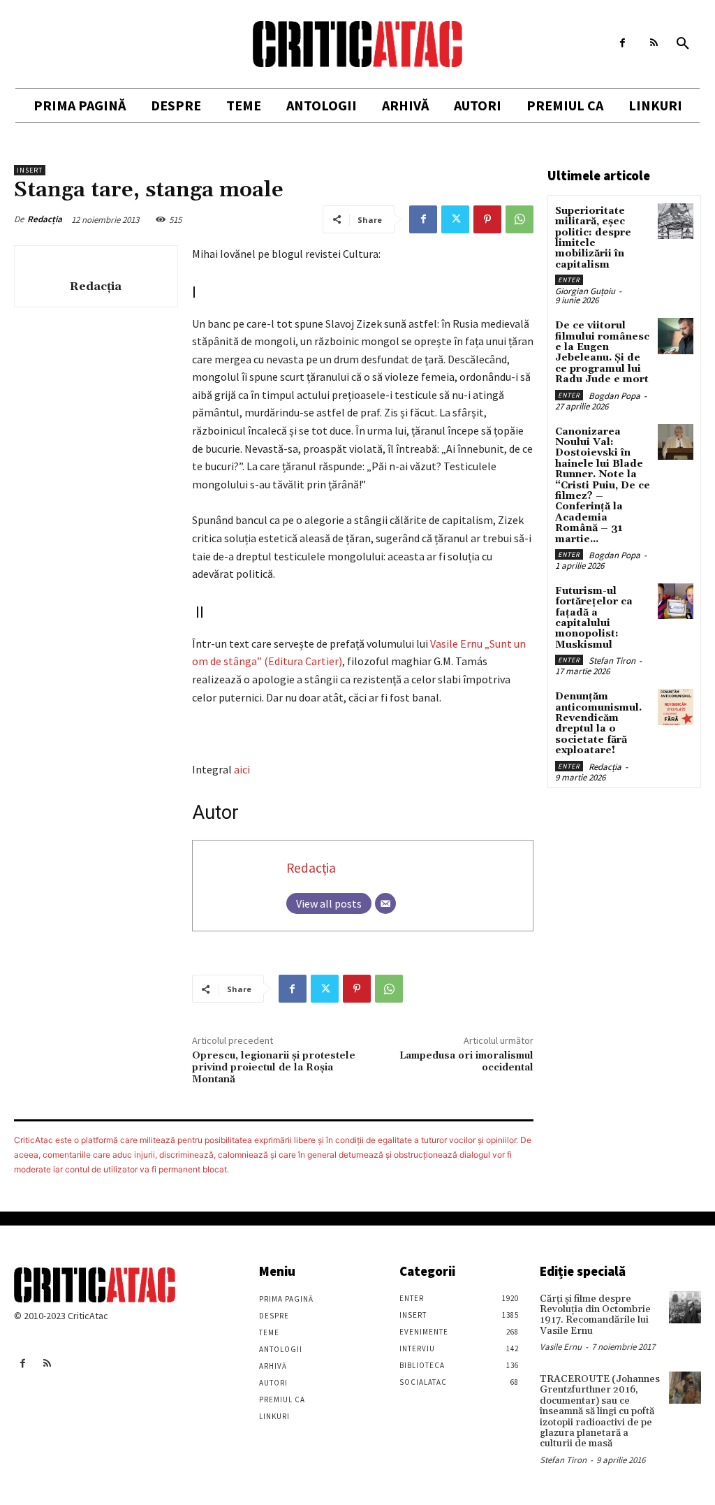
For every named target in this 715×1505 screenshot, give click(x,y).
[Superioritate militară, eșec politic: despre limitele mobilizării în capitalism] (675, 221)
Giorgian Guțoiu (585, 291)
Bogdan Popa (614, 396)
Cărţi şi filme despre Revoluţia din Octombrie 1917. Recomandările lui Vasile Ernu (595, 1315)
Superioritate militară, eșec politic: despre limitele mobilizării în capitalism (593, 238)
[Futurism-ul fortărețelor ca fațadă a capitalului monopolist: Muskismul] (675, 601)
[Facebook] (622, 43)
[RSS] (654, 43)
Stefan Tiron (612, 661)
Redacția (44, 219)
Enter (569, 279)
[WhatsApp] (519, 219)
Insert (30, 170)
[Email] (385, 903)
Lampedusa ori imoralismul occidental (466, 1061)
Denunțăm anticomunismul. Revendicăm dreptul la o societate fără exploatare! (598, 723)
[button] (683, 44)
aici (242, 769)
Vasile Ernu (561, 1347)
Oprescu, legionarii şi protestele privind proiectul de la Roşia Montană (273, 1067)
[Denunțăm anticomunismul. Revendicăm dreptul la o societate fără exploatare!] (675, 707)
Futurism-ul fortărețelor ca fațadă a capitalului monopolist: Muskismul (594, 618)
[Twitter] (455, 219)
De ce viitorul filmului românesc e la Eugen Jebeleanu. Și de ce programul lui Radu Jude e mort (602, 352)
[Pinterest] (487, 219)
